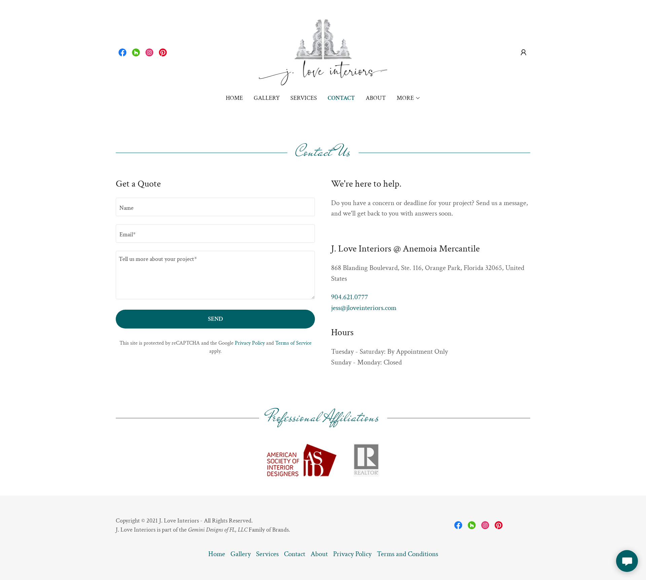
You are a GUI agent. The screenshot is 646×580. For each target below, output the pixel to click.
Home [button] (216, 553)
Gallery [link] (267, 98)
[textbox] (215, 207)
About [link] (376, 98)
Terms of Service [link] (293, 343)
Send (215, 319)
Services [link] (303, 98)
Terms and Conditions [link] (407, 553)
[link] (122, 52)
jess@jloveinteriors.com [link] (363, 307)
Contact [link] (341, 98)
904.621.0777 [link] (349, 297)
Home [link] (234, 98)
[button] (523, 52)
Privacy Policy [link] (250, 343)
